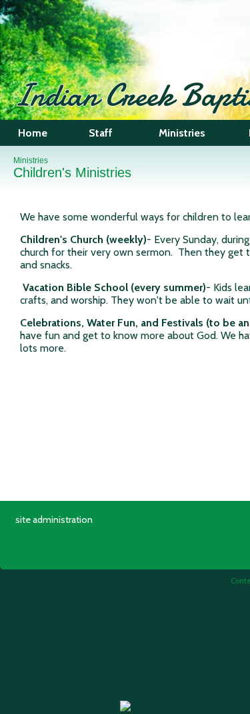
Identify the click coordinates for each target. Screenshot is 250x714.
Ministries (30, 160)
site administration (54, 520)
